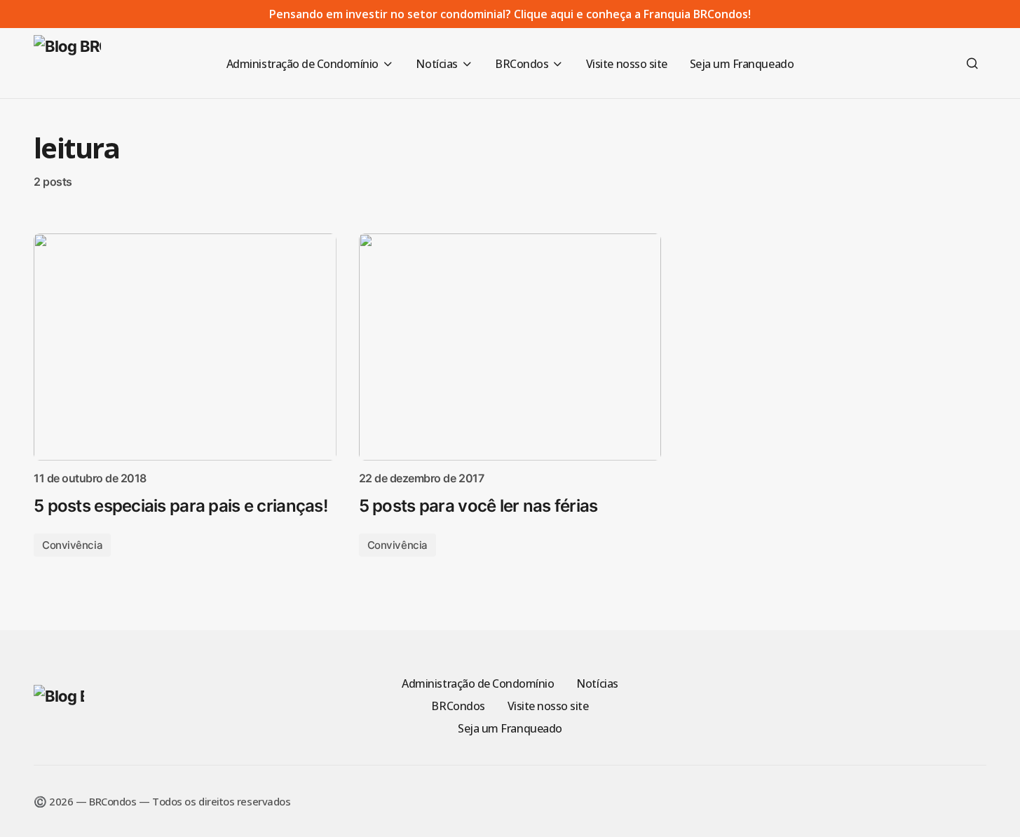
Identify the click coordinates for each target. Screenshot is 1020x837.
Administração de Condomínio (478, 683)
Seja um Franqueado (510, 728)
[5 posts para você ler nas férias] (510, 347)
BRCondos (457, 706)
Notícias (597, 683)
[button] (972, 63)
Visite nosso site (548, 706)
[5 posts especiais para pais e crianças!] (185, 347)
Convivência (72, 545)
